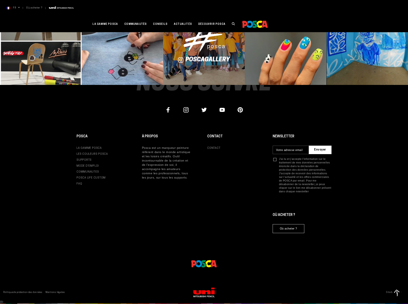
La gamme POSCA (105, 24)
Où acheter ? (34, 8)
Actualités (183, 24)
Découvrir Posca (211, 24)
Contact (213, 148)
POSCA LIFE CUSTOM (91, 177)
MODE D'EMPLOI (87, 166)
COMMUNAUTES (87, 171)
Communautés (135, 24)
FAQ (79, 183)
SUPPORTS (84, 160)
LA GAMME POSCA (89, 148)
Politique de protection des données (22, 292)
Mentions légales (55, 292)
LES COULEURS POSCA (92, 154)
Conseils (160, 24)
